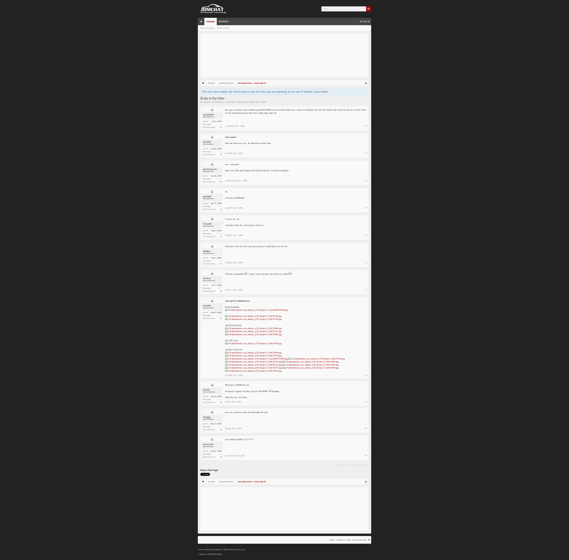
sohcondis (208, 444)
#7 (366, 290)
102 (219, 124)
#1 (366, 126)
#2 (366, 153)
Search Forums (207, 28)
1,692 (219, 206)
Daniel (206, 390)
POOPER (207, 142)
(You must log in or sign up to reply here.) (351, 465)
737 (219, 426)
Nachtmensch (210, 169)
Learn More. (321, 91)
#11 (366, 455)
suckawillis (250, 102)
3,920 (219, 179)
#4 (366, 208)
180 (219, 261)
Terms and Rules (359, 540)
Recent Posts (223, 28)
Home (201, 21)
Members (224, 21)
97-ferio (207, 278)
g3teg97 (207, 196)
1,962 (219, 288)
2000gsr (206, 251)
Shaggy (206, 417)
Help (348, 540)
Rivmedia (218, 554)
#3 (366, 180)
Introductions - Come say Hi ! (224, 102)
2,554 (219, 399)
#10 (366, 428)
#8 (366, 375)
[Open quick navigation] (366, 83)
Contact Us (340, 540)
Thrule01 (207, 224)
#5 (366, 235)
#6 (366, 262)
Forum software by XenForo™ (222, 549)
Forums (210, 21)
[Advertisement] (284, 55)
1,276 (219, 233)
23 (220, 151)
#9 (366, 402)
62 (220, 454)
